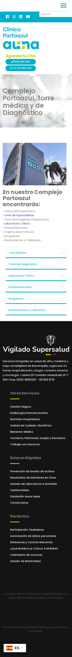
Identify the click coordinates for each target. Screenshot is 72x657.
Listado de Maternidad (25, 561)
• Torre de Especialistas (18, 215)
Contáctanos (19, 503)
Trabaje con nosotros (25, 444)
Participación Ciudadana (27, 530)
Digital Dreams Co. (56, 594)
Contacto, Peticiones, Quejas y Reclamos (37, 438)
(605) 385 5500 (22, 61)
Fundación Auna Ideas (25, 496)
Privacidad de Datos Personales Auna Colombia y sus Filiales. (36, 629)
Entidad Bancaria (20, 287)
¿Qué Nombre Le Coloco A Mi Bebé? (34, 548)
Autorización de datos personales (33, 536)
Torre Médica (17, 253)
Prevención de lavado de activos (32, 471)
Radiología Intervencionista (29, 413)
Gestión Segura (20, 407)
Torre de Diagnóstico (22, 264)
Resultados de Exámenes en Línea (33, 477)
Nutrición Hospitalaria (25, 419)
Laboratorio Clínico (21, 276)
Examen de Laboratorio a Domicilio (33, 484)
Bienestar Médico (21, 432)
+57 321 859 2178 (21, 68)
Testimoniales (19, 490)
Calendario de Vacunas (26, 555)
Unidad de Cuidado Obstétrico (31, 425)
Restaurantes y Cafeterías (26, 310)
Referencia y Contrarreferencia (31, 542)
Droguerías (15, 298)
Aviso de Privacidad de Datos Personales (36, 598)
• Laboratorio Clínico (16, 223)
